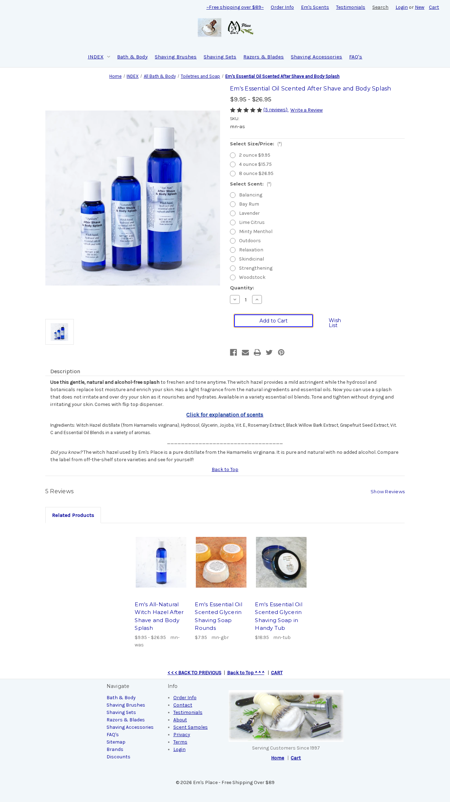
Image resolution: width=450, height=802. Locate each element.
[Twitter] (269, 352)
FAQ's (355, 57)
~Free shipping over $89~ (235, 7)
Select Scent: (250, 184)
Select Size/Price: (256, 143)
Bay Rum (249, 204)
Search (380, 7)
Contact (182, 705)
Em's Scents (315, 7)
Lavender (249, 213)
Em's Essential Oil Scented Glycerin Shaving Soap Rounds (218, 616)
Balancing (250, 195)
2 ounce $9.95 (254, 155)
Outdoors (250, 241)
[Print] (257, 352)
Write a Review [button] (306, 110)
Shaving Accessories (316, 57)
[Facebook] (233, 352)
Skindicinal (251, 259)
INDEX (96, 57)
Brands (115, 749)
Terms (180, 742)
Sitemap (116, 742)
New (419, 7)
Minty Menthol (255, 231)
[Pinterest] (281, 352)
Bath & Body (132, 57)
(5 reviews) (276, 110)
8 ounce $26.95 (256, 173)
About (180, 720)
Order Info (282, 7)
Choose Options (161, 562)
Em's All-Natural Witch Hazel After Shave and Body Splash (159, 616)
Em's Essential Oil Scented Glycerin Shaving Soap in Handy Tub (278, 616)
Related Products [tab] (73, 515)
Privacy (181, 735)
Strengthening (255, 268)
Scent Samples (190, 727)
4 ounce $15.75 (255, 164)
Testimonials (350, 7)
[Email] (245, 352)
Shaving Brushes (176, 57)
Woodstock (252, 277)
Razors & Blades (263, 57)
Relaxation (251, 250)
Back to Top (225, 469)
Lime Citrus (252, 222)
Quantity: (242, 287)
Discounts (118, 757)
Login (402, 7)
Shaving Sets (220, 57)
